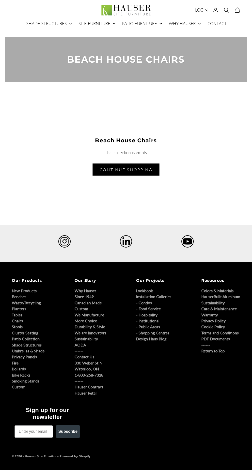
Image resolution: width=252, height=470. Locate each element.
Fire (15, 363)
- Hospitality (147, 314)
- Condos (144, 302)
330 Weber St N (88, 363)
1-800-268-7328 (89, 375)
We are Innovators (90, 332)
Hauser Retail (86, 393)
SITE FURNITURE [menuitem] (94, 23)
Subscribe (68, 431)
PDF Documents (215, 338)
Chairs (17, 320)
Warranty (209, 314)
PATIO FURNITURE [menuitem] (139, 23)
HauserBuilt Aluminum (220, 296)
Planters (19, 308)
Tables (17, 314)
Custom (18, 386)
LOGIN (201, 10)
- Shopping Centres (152, 332)
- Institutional (147, 320)
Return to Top (213, 350)
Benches (19, 296)
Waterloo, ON (87, 368)
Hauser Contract (89, 386)
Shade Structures (27, 345)
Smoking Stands (25, 381)
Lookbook (144, 290)
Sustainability (86, 338)
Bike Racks (21, 375)
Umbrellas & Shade (28, 350)
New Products (24, 290)
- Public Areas (148, 326)
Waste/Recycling (26, 302)
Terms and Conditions (220, 332)
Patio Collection (26, 338)
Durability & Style (90, 326)
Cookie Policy (213, 326)
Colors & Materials (217, 290)
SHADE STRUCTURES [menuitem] (46, 23)
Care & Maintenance (219, 308)
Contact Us (84, 356)
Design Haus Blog (151, 338)
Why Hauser (85, 290)
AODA (80, 345)
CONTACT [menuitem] (217, 23)
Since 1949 (84, 296)
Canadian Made (88, 302)
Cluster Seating (25, 332)
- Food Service (148, 308)
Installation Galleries (153, 296)
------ (79, 350)
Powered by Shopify (75, 456)
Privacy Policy (213, 320)
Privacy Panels (24, 356)
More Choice (86, 320)
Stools (17, 326)
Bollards (19, 368)
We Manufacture (89, 314)
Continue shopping (126, 169)
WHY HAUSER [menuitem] (182, 23)
